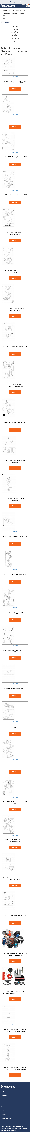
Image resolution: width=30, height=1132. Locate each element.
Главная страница (7, 10)
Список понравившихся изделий (19, 2)
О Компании (4, 1103)
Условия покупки (6, 1118)
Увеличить (15, 76)
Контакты (15, 2)
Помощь (3, 1114)
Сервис (3, 1110)
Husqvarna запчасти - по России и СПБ (15, 12)
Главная (3, 1091)
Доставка (11, 2)
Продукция (4, 1095)
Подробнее (15, 89)
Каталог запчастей (20, 10)
